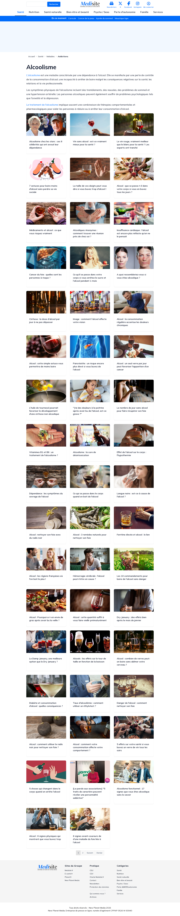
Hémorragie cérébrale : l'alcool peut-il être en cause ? (88, 577)
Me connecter (148, 7)
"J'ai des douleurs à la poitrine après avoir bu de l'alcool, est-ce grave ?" (89, 410)
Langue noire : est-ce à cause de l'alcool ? (133, 495)
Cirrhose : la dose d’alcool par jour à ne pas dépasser (44, 321)
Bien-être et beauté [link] (124, 880)
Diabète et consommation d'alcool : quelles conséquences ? (46, 704)
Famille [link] (119, 890)
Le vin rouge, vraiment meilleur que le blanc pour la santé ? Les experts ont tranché (133, 144)
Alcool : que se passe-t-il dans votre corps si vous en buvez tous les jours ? (132, 188)
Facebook (128, 7)
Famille (144, 12)
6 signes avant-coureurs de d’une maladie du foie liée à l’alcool (87, 839)
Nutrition (34, 12)
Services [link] (120, 894)
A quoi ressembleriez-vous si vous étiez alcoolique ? (131, 276)
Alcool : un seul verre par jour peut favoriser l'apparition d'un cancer (133, 366)
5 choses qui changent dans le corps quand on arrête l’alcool (44, 790)
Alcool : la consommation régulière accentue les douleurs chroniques (133, 322)
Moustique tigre (121, 18)
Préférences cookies (98, 890)
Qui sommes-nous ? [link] (97, 894)
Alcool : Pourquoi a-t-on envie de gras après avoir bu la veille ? (46, 619)
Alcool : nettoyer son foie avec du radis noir (45, 536)
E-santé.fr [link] (69, 874)
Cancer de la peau (86, 18)
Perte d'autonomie (124, 12)
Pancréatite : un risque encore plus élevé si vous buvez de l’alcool (88, 366)
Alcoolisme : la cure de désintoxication (84, 454)
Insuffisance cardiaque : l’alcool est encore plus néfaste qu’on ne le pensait (133, 233)
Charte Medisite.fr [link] (97, 877)
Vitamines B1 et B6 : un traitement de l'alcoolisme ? (43, 454)
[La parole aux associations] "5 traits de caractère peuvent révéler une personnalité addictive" (89, 793)
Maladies (51, 56)
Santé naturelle (53, 12)
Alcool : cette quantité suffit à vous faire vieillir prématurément (90, 619)
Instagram (137, 7)
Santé (20, 12)
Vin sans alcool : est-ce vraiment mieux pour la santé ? (90, 143)
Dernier (99, 853)
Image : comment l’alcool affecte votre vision (90, 321)
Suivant (90, 853)
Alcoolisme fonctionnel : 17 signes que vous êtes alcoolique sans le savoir (133, 791)
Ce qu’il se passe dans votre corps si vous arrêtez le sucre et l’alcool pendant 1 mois (89, 277)
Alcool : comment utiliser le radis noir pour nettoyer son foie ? (46, 746)
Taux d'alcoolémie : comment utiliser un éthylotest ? (88, 704)
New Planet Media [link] (72, 880)
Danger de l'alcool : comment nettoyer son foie (132, 704)
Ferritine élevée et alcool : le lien (133, 534)
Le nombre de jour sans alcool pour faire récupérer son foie (132, 409)
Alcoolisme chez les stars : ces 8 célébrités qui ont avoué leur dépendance (45, 144)
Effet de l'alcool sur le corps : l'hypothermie (131, 454)
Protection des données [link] (99, 887)
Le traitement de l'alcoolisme (42, 104)
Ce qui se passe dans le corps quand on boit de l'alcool (88, 495)
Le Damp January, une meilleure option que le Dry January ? (45, 660)
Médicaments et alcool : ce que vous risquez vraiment (45, 232)
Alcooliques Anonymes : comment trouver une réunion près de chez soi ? (88, 233)
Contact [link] (93, 880)
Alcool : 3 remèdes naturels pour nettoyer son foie (89, 536)
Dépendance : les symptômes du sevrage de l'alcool (46, 495)
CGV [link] (91, 874)
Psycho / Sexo (101, 12)
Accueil (31, 56)
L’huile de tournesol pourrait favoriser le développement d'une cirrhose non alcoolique (44, 410)
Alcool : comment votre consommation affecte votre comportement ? (88, 747)
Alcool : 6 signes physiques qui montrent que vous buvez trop (45, 838)
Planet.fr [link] (68, 877)
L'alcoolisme (33, 75)
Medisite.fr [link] (69, 870)
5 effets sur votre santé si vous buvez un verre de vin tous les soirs (133, 747)
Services (158, 12)
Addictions (63, 56)
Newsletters (111, 7)
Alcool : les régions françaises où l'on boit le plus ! (46, 577)
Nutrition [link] (120, 874)
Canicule (72, 18)
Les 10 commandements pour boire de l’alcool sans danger (132, 577)
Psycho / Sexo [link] (122, 884)
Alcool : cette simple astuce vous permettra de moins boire (46, 365)
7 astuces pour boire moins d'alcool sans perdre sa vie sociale (43, 188)
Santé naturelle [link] (123, 877)
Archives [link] (93, 897)
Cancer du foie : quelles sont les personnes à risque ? (45, 276)
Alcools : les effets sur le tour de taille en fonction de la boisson (89, 660)
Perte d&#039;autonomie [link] (127, 887)
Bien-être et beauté (77, 12)
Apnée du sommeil (104, 18)
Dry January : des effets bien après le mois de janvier (131, 619)
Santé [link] (119, 870)
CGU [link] (91, 870)
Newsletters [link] (94, 884)
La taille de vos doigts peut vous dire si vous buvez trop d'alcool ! (90, 187)
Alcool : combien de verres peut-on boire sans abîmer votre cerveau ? (133, 661)
